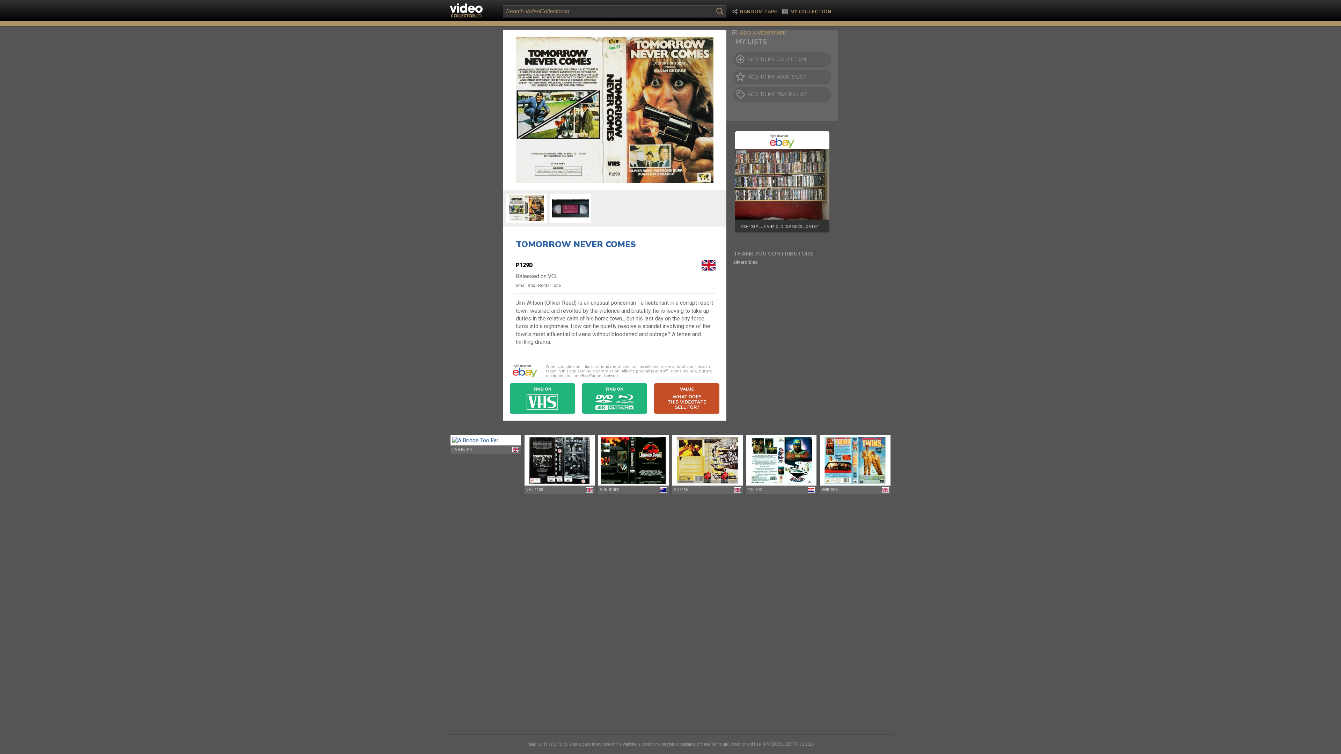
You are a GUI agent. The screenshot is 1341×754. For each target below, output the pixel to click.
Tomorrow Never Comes (576, 244)
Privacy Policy (555, 744)
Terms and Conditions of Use (736, 744)
